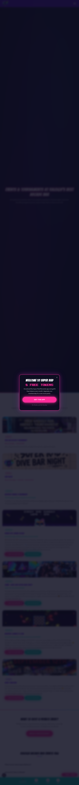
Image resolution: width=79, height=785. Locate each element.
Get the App (39, 400)
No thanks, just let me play (39, 405)
